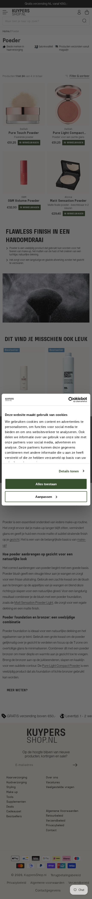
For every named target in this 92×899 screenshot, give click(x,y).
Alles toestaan (46, 484)
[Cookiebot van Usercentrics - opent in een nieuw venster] (68, 399)
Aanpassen (43, 496)
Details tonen (69, 471)
